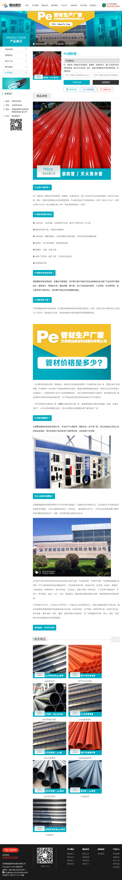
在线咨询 (12, 850)
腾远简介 (70, 854)
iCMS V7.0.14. (15, 875)
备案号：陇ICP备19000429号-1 (14, 870)
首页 (26, 5)
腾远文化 (70, 857)
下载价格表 (76, 82)
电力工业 (9, 61)
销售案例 (54, 5)
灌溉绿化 (9, 55)
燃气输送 (9, 67)
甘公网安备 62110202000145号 (16, 873)
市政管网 (9, 49)
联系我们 (93, 5)
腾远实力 (70, 860)
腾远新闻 (85, 857)
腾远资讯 (45, 5)
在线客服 (90, 89)
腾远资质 (70, 864)
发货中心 (85, 864)
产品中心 (64, 5)
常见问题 (83, 5)
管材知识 (85, 860)
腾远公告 (85, 854)
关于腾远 (35, 5)
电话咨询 (73, 89)
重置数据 (106, 82)
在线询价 (74, 5)
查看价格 (107, 89)
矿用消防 (9, 73)
